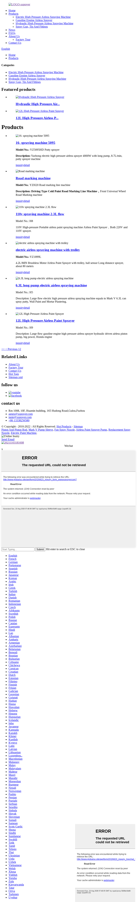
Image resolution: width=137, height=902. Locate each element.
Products (13, 13)
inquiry (20, 165)
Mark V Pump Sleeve (41, 429)
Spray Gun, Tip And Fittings (32, 26)
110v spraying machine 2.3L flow (40, 214)
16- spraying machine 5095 (35, 143)
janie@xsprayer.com (20, 417)
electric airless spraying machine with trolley (48, 250)
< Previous (11, 349)
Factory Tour (23, 39)
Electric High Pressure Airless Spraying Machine (43, 16)
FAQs (12, 33)
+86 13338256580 (19, 420)
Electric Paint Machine (23, 432)
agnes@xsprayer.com (21, 413)
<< (3, 349)
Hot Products (64, 426)
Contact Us (15, 42)
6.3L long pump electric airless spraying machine (51, 285)
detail (27, 165)
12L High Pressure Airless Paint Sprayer (45, 320)
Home (12, 10)
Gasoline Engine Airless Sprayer (34, 20)
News (12, 29)
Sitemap (78, 426)
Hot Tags (14, 373)
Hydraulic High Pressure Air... (38, 104)
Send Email (7, 439)
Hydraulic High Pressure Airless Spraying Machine (44, 23)
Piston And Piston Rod (14, 429)
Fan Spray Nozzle (64, 429)
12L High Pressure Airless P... (37, 118)
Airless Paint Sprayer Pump (91, 429)
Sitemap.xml (16, 377)
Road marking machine (33, 178)
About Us (14, 36)
